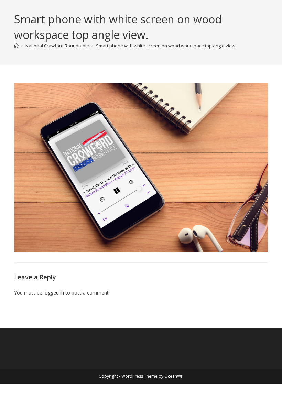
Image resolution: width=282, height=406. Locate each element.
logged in (54, 292)
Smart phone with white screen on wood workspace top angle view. (166, 46)
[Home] (16, 46)
